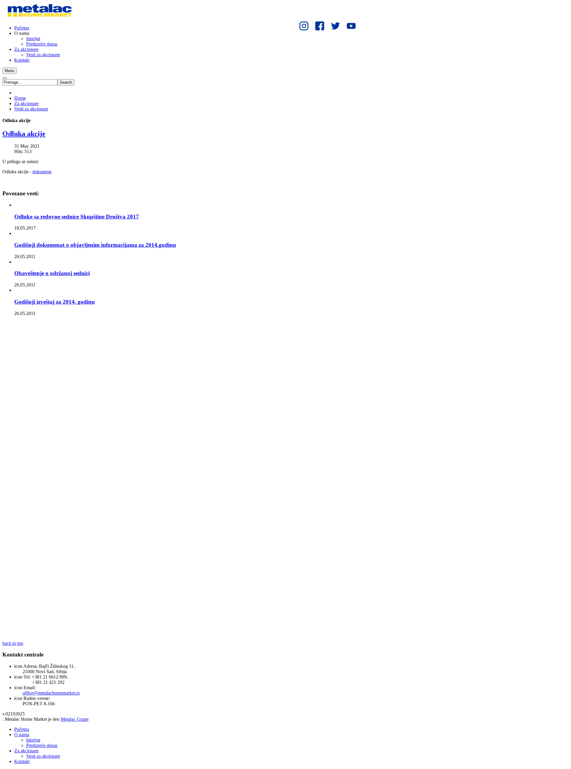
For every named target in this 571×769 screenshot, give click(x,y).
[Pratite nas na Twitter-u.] (335, 26)
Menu (9, 70)
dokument (41, 171)
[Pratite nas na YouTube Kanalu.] (351, 26)
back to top (12, 643)
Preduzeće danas (41, 745)
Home (20, 98)
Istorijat (33, 740)
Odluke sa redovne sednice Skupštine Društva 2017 (76, 216)
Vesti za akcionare (31, 108)
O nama (21, 734)
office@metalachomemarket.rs (51, 692)
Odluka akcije (24, 134)
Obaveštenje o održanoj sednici (52, 273)
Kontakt (21, 761)
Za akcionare (26, 103)
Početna (21, 729)
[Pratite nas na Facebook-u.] (320, 25)
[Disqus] (180, 400)
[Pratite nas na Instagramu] (304, 25)
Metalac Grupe (75, 719)
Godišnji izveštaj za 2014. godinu (54, 302)
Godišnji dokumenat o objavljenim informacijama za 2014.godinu (95, 245)
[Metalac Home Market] (39, 17)
